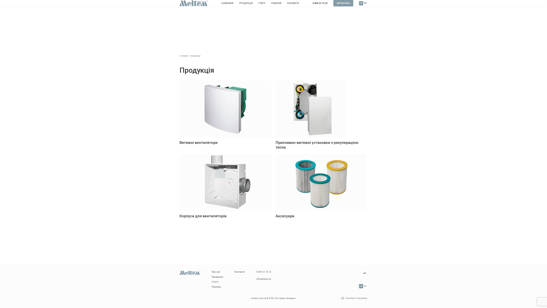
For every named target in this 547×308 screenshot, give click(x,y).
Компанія (227, 3)
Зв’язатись (343, 3)
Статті (262, 3)
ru (365, 3)
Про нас (216, 271)
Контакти (293, 3)
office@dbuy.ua (263, 279)
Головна (183, 56)
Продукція (246, 3)
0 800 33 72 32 (320, 3)
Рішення (276, 3)
